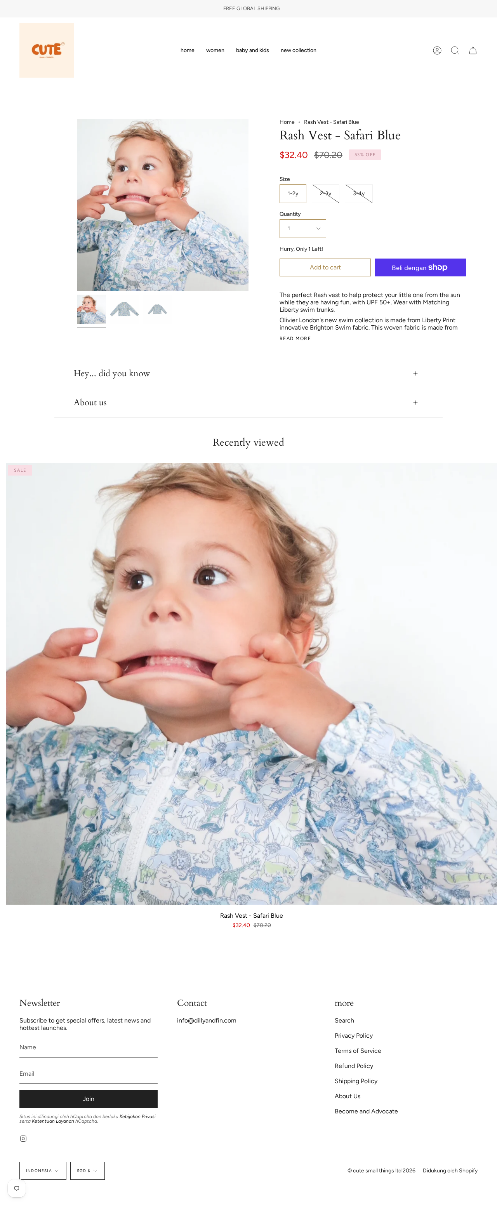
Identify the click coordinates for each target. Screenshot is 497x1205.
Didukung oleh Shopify (450, 1170)
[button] (215, 50)
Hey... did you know (112, 373)
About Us (347, 1096)
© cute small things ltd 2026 (381, 1170)
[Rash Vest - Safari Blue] (91, 309)
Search (344, 1020)
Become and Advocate (366, 1111)
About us (90, 402)
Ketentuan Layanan (53, 1121)
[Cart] (473, 50)
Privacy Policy (354, 1035)
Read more (295, 338)
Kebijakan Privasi (138, 1116)
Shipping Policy (356, 1081)
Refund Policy (354, 1066)
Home (287, 122)
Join (88, 1099)
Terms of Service (358, 1050)
